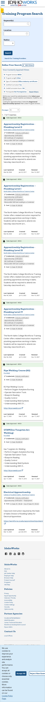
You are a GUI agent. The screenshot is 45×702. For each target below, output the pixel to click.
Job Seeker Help (9, 573)
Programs (7, 582)
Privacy (6, 593)
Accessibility (8, 600)
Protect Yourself (9, 580)
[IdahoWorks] (22, 3)
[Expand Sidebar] (2, 10)
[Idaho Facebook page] (6, 554)
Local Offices (8, 636)
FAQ (5, 571)
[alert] (22, 118)
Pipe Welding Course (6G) (17, 370)
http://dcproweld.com (12, 408)
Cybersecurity (8, 609)
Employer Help (9, 576)
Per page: (5, 110)
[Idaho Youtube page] (15, 554)
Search (8, 53)
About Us (7, 569)
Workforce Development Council (15, 625)
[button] (3, 3)
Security (7, 607)
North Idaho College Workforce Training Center (19, 130)
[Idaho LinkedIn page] (10, 554)
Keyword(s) (9, 20)
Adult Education (9, 620)
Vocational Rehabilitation (12, 618)
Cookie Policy (8, 602)
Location (7, 30)
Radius (7, 40)
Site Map (7, 585)
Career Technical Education (13, 622)
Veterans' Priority (10, 598)
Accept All (21, 673)
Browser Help (8, 578)
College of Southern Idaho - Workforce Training (19, 495)
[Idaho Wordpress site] (23, 554)
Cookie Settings (9, 605)
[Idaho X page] (19, 554)
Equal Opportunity (10, 596)
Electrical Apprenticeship (17, 492)
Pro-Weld (7, 373)
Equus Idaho (8, 627)
